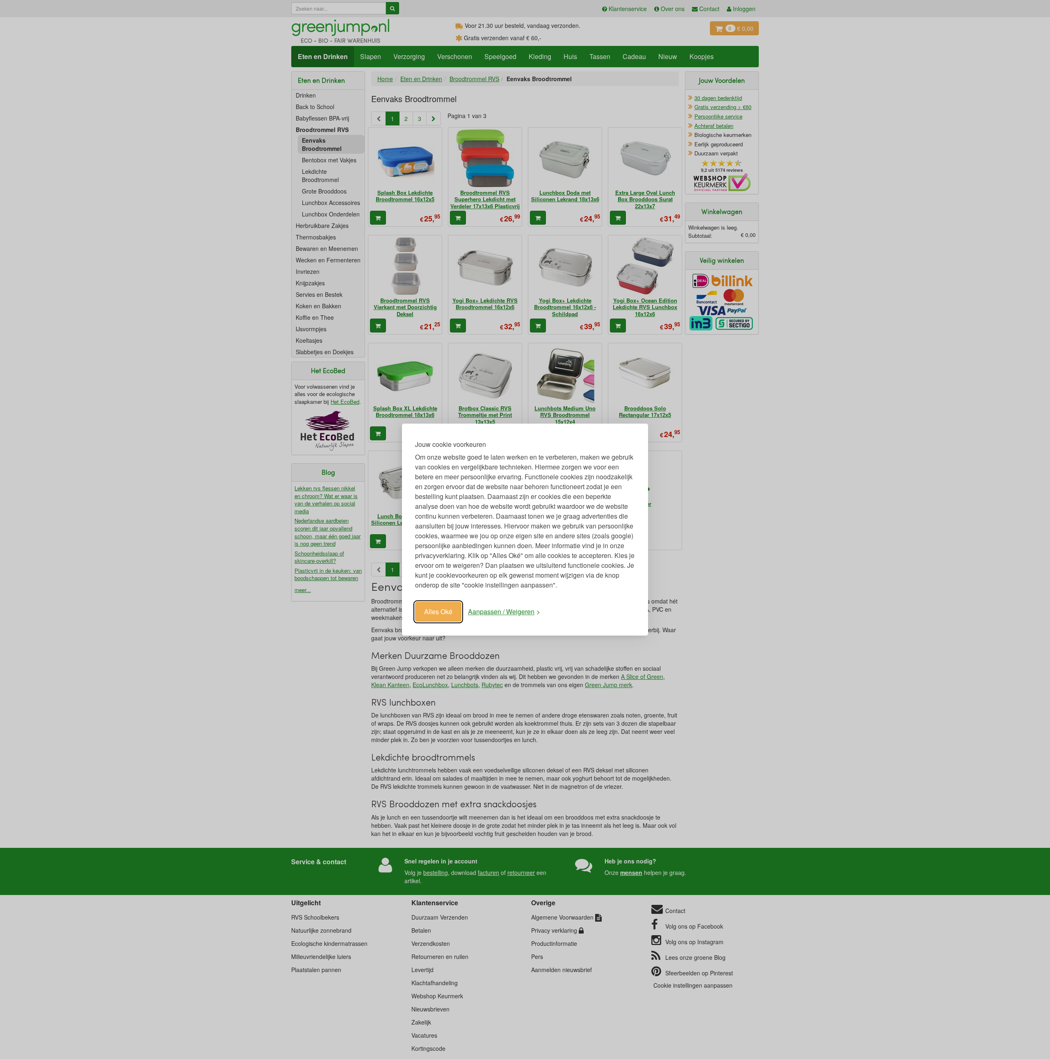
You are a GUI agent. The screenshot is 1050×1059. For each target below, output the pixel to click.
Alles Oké (438, 611)
